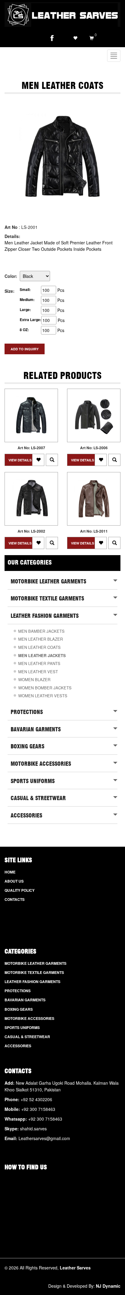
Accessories (18, 1045)
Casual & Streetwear (27, 1036)
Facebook (52, 38)
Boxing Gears (19, 1009)
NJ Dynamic (108, 1286)
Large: (25, 309)
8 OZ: (24, 329)
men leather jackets (42, 655)
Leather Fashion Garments (32, 981)
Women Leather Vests (42, 695)
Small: (25, 289)
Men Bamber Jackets (41, 631)
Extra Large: (30, 319)
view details (20, 460)
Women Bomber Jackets (45, 688)
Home (10, 872)
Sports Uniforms (22, 1027)
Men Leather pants (39, 663)
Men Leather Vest (38, 671)
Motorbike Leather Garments (35, 963)
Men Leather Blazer (40, 639)
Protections (18, 990)
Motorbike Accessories (29, 1018)
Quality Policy (20, 890)
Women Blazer (34, 679)
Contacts (15, 899)
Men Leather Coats (39, 647)
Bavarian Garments (25, 1000)
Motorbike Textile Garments (34, 972)
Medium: (27, 299)
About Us (14, 881)
